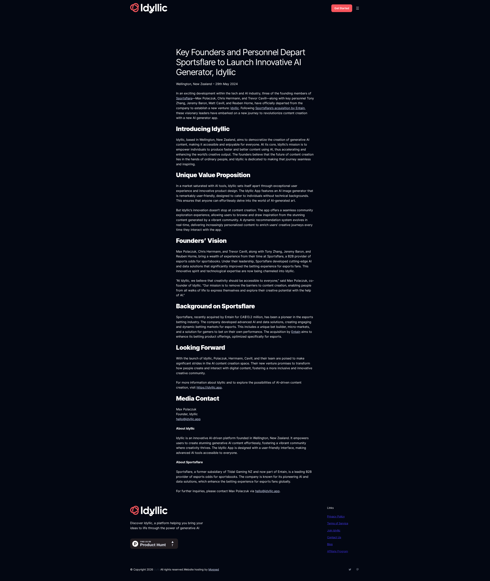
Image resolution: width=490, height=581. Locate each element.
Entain (295, 332)
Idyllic (234, 108)
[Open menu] (357, 8)
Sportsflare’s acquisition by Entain (280, 108)
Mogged (213, 569)
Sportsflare (184, 98)
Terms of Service (337, 523)
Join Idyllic (333, 530)
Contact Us (334, 537)
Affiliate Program (337, 551)
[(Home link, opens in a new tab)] (148, 8)
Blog (330, 544)
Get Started (341, 8)
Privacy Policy (336, 516)
